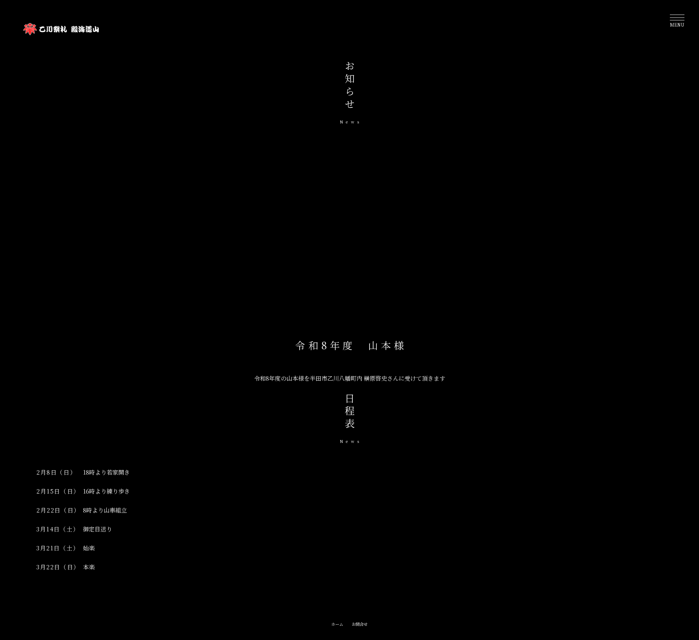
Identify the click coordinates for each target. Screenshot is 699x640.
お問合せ (360, 624)
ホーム (337, 624)
